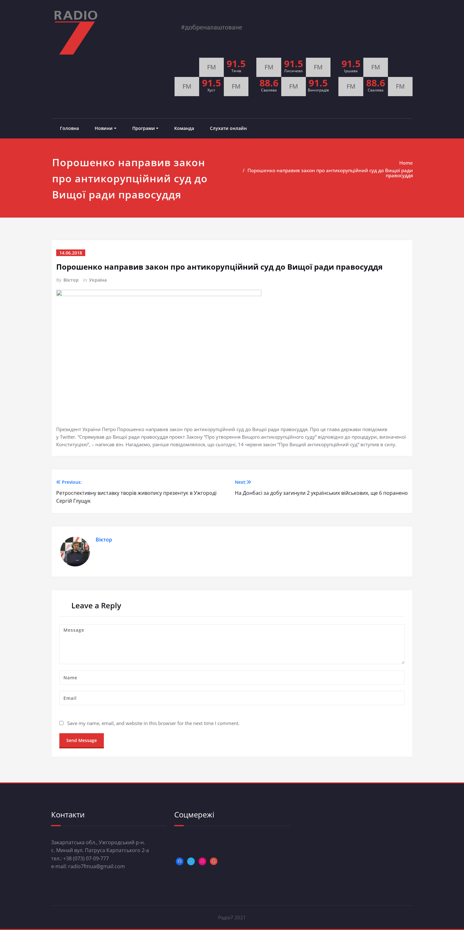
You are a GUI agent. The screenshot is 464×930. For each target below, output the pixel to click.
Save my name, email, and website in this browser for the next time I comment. (153, 723)
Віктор (71, 280)
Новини (104, 128)
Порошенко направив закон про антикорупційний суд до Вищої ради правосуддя (330, 172)
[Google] (213, 861)
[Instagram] (202, 861)
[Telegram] (191, 861)
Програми (143, 128)
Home (406, 163)
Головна (69, 128)
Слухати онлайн (228, 128)
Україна (98, 280)
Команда (184, 128)
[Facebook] (179, 861)
